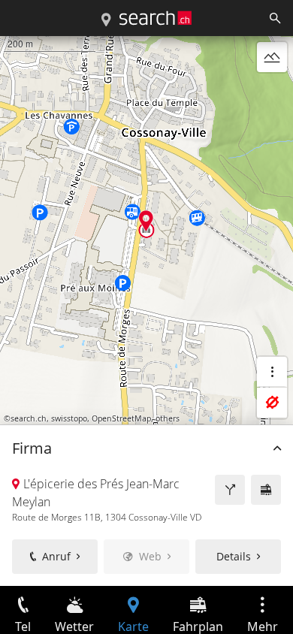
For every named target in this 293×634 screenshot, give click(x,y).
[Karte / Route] (105, 20)
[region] (146, 311)
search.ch (29, 418)
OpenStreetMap (121, 418)
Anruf (56, 556)
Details (233, 556)
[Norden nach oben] (272, 93)
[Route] (230, 490)
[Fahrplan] (266, 490)
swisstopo (69, 418)
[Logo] (155, 18)
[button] (146, 220)
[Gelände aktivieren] (272, 57)
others (168, 418)
